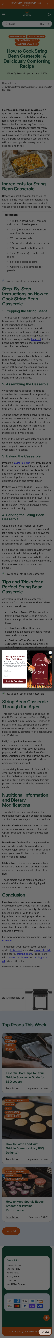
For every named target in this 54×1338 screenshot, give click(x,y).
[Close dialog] (50, 652)
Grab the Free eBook (14, 681)
